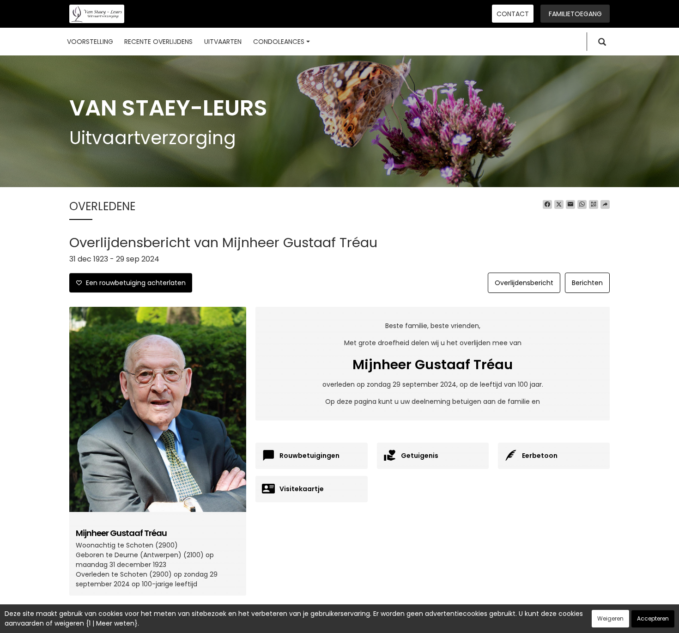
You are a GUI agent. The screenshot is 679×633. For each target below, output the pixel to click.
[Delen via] (605, 204)
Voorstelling (90, 41)
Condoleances (278, 41)
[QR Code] (593, 204)
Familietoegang (575, 13)
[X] (559, 204)
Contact (513, 13)
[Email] (570, 204)
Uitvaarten (223, 41)
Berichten (587, 282)
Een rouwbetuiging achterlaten (134, 282)
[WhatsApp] (582, 204)
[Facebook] (547, 204)
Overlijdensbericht (524, 282)
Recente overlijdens (158, 41)
